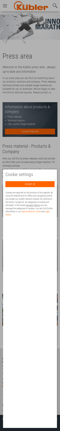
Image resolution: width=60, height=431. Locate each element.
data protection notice (31, 211)
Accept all (30, 184)
